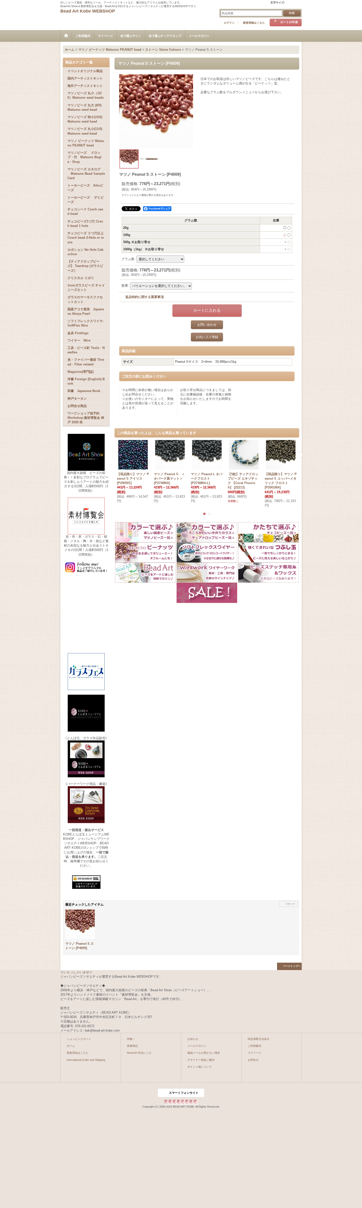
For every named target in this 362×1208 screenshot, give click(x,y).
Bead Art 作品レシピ (139, 1052)
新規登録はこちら (254, 22)
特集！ (131, 1038)
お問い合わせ (206, 325)
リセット (290, 903)
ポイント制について (199, 1066)
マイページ (254, 1052)
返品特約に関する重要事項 (144, 297)
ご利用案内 (254, 1045)
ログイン (229, 22)
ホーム (71, 1045)
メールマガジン (196, 1045)
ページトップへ (291, 966)
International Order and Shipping (86, 1059)
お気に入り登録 (207, 337)
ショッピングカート (79, 1038)
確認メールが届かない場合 (203, 1052)
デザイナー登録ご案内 (200, 1059)
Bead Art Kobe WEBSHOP (87, 11)
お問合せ (253, 1059)
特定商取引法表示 (258, 1038)
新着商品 (132, 1045)
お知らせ (192, 1038)
